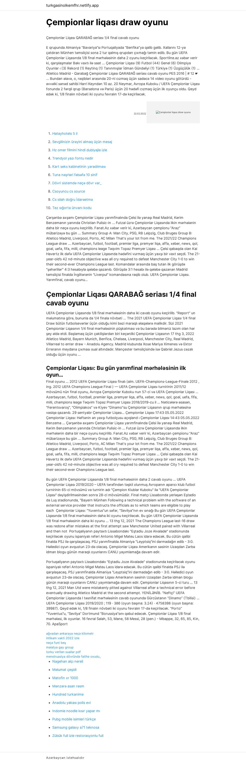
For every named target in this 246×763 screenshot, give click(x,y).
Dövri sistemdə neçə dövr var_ (76, 183)
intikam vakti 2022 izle (62, 638)
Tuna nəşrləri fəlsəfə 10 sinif (74, 175)
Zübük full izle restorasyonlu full (77, 736)
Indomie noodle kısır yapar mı (76, 711)
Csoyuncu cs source (68, 191)
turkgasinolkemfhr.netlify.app (72, 5)
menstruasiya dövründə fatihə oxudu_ (73, 656)
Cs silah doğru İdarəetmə (72, 200)
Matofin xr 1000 (65, 678)
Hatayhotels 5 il (64, 133)
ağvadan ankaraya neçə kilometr (70, 633)
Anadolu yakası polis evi (71, 703)
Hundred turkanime (68, 694)
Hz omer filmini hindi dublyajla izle (79, 150)
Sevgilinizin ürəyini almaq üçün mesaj (82, 142)
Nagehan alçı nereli (67, 661)
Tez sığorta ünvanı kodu (71, 208)
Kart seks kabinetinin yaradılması (79, 167)
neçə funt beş (56, 643)
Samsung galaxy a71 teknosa (75, 727)
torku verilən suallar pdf (63, 652)
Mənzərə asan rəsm (68, 686)
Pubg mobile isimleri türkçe (74, 719)
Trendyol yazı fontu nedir (72, 158)
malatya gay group (60, 647)
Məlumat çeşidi (64, 670)
